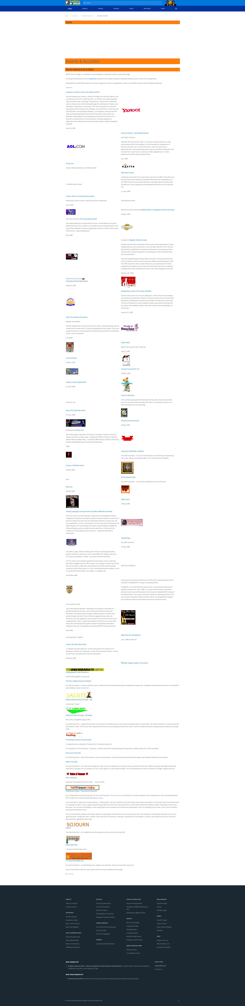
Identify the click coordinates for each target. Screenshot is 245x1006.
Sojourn (68, 828)
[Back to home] (72, 3)
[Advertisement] (122, 38)
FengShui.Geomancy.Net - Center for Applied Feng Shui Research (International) (94, 966)
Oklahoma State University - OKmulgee (79, 715)
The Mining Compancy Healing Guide (78, 740)
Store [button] (131, 8)
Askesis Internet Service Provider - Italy (79, 700)
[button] (176, 8)
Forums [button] (100, 8)
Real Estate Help (71, 845)
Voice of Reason (71, 777)
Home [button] (70, 8)
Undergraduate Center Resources (77, 672)
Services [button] (116, 8)
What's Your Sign (71, 762)
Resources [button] (147, 8)
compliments (92, 79)
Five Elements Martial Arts (74, 861)
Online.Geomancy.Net (75, 979)
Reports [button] (84, 8)
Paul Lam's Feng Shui (73, 753)
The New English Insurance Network (78, 681)
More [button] (163, 8)
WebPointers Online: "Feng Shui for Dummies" (81, 791)
